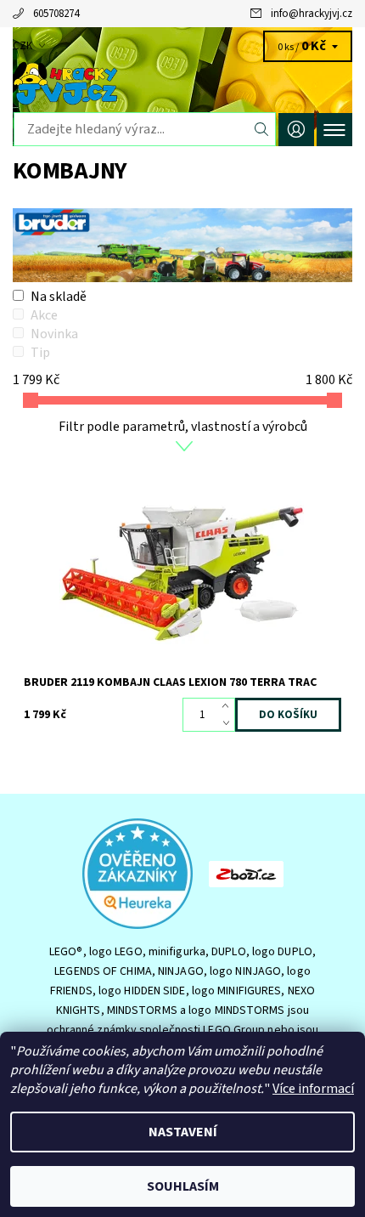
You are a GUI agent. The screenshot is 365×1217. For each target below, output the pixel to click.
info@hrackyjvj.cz (311, 13)
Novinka (54, 334)
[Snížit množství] (228, 723)
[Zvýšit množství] (228, 706)
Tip (40, 352)
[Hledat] (262, 129)
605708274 (56, 13)
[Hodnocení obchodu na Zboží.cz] (246, 872)
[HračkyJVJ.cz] (182, 83)
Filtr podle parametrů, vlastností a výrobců (183, 426)
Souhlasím (183, 1186)
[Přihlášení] (296, 129)
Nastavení (183, 1132)
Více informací (313, 1088)
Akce (44, 315)
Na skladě (59, 296)
